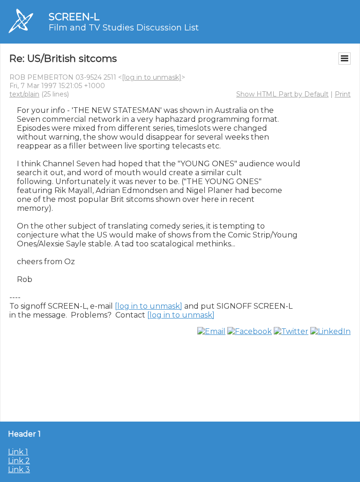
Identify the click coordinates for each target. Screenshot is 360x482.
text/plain (24, 94)
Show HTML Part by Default (282, 94)
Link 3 (19, 469)
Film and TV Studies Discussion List (124, 27)
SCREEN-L (74, 16)
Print (343, 94)
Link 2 (19, 460)
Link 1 (18, 451)
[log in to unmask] (151, 77)
